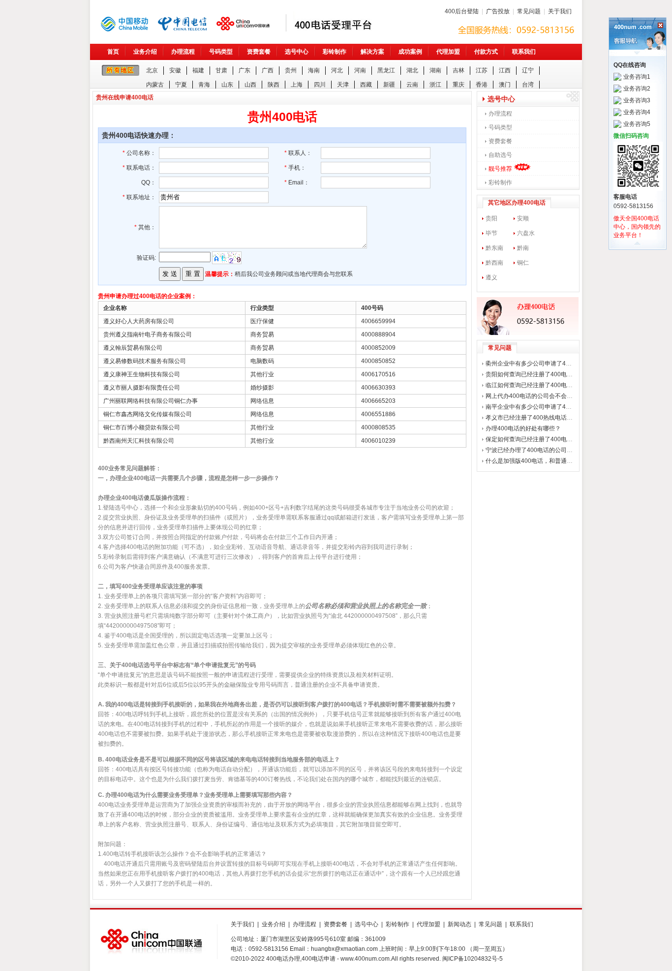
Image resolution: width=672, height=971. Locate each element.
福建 (198, 70)
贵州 (291, 70)
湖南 (435, 70)
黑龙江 (386, 70)
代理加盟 (448, 51)
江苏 (482, 70)
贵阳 (491, 218)
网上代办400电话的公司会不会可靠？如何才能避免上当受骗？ (567, 396)
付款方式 (486, 51)
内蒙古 (155, 84)
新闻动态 (459, 924)
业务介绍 (145, 51)
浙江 (435, 84)
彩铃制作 (334, 51)
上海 (297, 84)
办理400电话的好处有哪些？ (523, 428)
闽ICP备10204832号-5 (472, 958)
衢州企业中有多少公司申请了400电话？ (538, 363)
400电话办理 (283, 958)
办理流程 (183, 51)
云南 (412, 84)
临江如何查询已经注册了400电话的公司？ (541, 385)
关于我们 (560, 11)
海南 (314, 70)
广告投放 (498, 11)
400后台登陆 (462, 11)
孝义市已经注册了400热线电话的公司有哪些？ (547, 417)
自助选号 (500, 155)
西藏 (366, 84)
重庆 (458, 84)
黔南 (523, 247)
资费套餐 (259, 51)
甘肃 (221, 70)
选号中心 (296, 51)
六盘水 (526, 233)
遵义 (491, 277)
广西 (268, 70)
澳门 (505, 84)
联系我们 (524, 51)
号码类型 (221, 51)
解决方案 (372, 51)
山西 (250, 84)
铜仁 (523, 262)
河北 (337, 70)
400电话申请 (319, 958)
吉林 (458, 70)
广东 (244, 70)
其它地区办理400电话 (517, 202)
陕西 (273, 84)
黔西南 (494, 262)
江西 (505, 70)
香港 (482, 84)
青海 (204, 84)
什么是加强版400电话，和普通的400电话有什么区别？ (558, 460)
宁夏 (181, 84)
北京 (152, 70)
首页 (113, 51)
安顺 (523, 218)
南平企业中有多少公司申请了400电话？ (538, 406)
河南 (360, 70)
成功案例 (410, 51)
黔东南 (494, 247)
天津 (343, 84)
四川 (320, 84)
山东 (227, 84)
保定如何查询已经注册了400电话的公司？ (541, 439)
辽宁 (528, 70)
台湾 (528, 84)
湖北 (412, 70)
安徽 (175, 70)
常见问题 (529, 11)
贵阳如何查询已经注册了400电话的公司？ (541, 374)
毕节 (491, 233)
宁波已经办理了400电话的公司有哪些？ (538, 450)
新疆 (389, 84)
